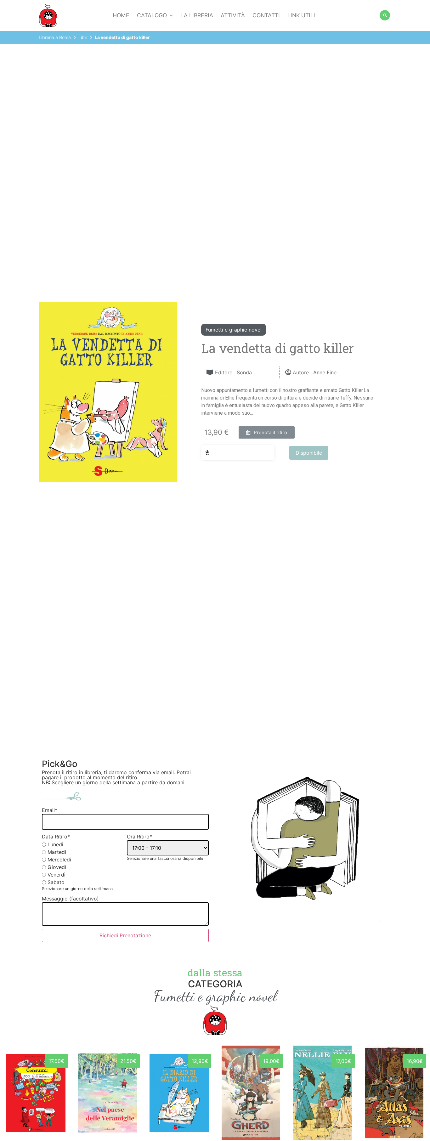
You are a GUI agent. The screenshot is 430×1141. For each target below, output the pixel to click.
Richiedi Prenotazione (125, 935)
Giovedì (57, 867)
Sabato (56, 882)
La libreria (196, 15)
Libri (82, 37)
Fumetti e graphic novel (234, 329)
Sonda (244, 372)
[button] (267, 432)
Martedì (57, 851)
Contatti (266, 15)
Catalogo (152, 15)
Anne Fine (325, 372)
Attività (233, 15)
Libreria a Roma (55, 37)
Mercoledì (59, 859)
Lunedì (55, 844)
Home (121, 15)
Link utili (301, 15)
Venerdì (56, 874)
